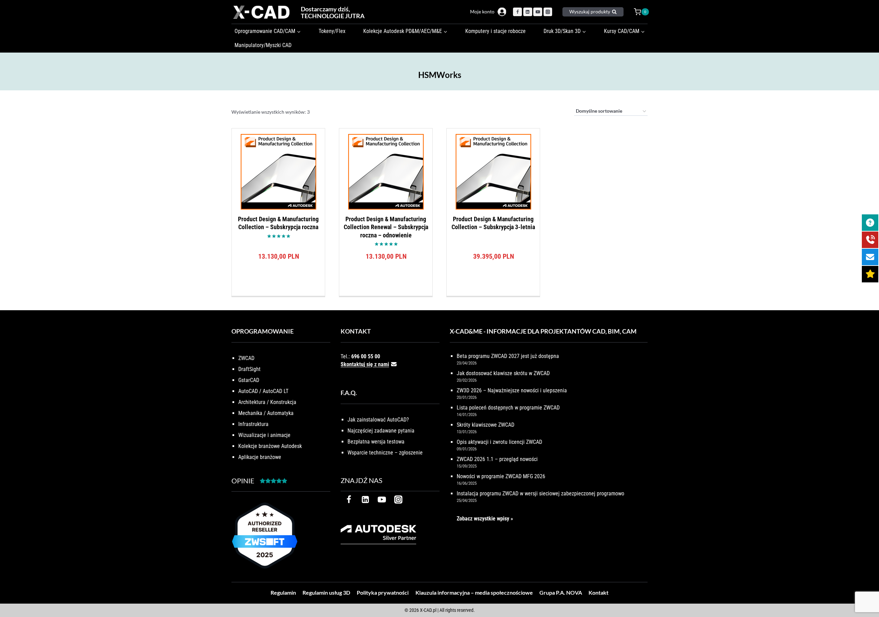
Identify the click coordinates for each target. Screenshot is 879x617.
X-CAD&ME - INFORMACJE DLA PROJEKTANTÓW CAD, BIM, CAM (543, 331)
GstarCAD (248, 380)
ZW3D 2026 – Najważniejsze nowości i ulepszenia (512, 390)
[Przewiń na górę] (866, 590)
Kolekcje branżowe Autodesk (270, 446)
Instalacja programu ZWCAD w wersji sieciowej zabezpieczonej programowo (540, 493)
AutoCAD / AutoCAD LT (263, 391)
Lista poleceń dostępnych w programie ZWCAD (508, 407)
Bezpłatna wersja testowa (375, 441)
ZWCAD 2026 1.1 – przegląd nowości (497, 459)
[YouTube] (537, 12)
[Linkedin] (527, 12)
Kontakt (598, 592)
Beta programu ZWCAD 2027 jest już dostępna (508, 356)
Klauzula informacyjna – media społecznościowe (474, 592)
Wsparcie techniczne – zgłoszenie (385, 452)
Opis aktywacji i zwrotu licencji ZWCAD (499, 442)
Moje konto (482, 11)
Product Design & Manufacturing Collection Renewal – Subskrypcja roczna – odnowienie (386, 227)
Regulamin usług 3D (326, 592)
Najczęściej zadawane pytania (380, 430)
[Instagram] (548, 12)
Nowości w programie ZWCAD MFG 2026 (501, 476)
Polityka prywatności (383, 592)
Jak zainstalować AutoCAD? (378, 419)
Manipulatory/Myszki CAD (263, 45)
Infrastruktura (253, 424)
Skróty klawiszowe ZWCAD (485, 425)
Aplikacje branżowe (259, 457)
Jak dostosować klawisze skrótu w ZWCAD (503, 373)
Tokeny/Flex (332, 31)
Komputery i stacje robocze (495, 31)
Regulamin (283, 592)
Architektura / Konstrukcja (267, 402)
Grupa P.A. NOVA (560, 592)
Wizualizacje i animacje (264, 435)
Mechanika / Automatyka (266, 413)
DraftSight (249, 369)
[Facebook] (517, 12)
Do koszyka (278, 294)
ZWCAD (246, 358)
